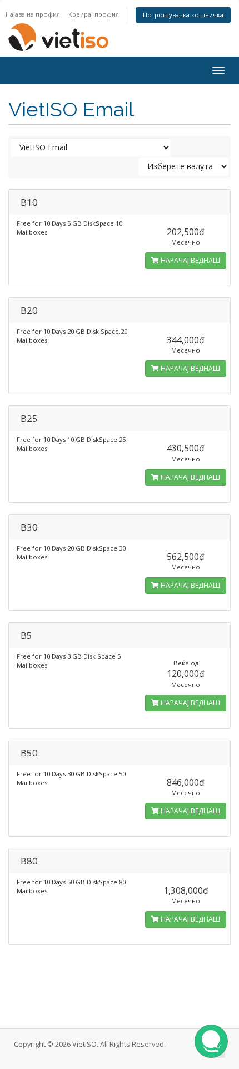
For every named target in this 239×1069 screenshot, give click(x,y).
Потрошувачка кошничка (183, 15)
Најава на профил (33, 14)
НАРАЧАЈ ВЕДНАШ (189, 260)
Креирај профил (93, 14)
